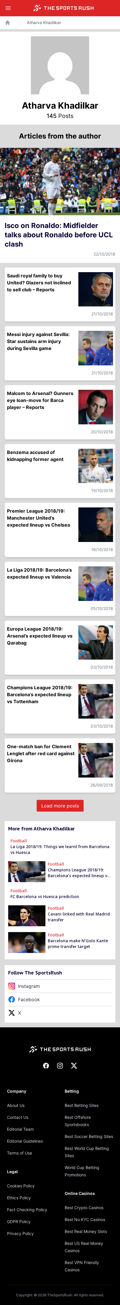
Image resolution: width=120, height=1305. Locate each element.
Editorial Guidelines (25, 1141)
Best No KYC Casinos (85, 1219)
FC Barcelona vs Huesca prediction (44, 896)
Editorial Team (20, 1129)
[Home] (63, 8)
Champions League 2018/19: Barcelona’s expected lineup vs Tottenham (78, 873)
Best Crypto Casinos (84, 1207)
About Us (15, 1105)
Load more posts (60, 806)
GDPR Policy (19, 1221)
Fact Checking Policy (27, 1209)
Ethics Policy (19, 1197)
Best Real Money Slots (86, 1231)
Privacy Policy (20, 1233)
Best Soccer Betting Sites (89, 1136)
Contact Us (17, 1117)
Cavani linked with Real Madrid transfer (79, 916)
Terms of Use (19, 1152)
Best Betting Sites (81, 1105)
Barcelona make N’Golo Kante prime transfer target (78, 943)
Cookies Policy (21, 1185)
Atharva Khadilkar (44, 22)
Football (18, 840)
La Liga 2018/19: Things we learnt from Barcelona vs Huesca (60, 849)
